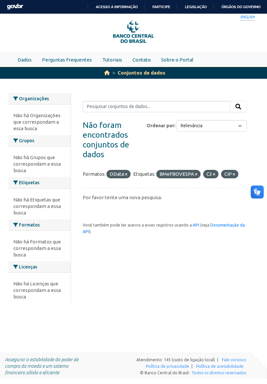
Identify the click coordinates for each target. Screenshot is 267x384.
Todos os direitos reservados (219, 372)
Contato (142, 59)
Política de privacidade (167, 366)
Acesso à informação (117, 7)
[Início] (107, 72)
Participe (161, 7)
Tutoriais (112, 59)
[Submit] (238, 107)
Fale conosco (234, 359)
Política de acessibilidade (220, 366)
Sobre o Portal (177, 59)
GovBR (15, 7)
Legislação (196, 7)
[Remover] (126, 174)
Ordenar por (160, 125)
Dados (25, 59)
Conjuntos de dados (141, 72)
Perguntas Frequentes (67, 59)
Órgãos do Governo (240, 7)
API (196, 225)
